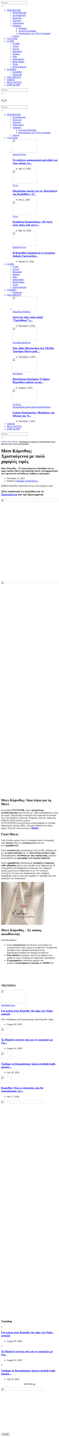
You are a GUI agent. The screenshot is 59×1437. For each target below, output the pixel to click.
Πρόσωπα (17, 74)
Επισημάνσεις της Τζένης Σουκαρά (34, 33)
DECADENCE (14, 77)
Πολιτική (17, 20)
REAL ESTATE (14, 82)
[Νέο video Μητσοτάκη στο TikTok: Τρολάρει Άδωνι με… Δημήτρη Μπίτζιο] (25, 340)
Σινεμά (16, 49)
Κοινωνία (17, 18)
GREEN (11, 79)
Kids (15, 56)
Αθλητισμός (18, 23)
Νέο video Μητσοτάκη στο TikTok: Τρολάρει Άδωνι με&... (33, 350)
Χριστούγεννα (9, 494)
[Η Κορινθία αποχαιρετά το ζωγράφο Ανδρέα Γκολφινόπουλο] (24, 244)
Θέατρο (16, 54)
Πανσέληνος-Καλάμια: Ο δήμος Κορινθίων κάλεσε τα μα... (31, 381)
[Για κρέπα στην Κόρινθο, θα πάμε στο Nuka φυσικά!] (13, 1002)
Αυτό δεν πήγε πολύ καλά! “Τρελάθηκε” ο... (28, 319)
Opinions (17, 25)
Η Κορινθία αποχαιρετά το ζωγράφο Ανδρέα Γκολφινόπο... (34, 254)
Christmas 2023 (23, 481)
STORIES (11, 69)
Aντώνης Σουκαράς (27, 31)
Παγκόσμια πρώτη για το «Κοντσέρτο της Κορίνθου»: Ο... (35, 192)
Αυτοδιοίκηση (19, 15)
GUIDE (10, 41)
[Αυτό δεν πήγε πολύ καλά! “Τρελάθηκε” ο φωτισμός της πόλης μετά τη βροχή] (25, 309)
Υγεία (15, 64)
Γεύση (15, 46)
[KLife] (4, 99)
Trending (5, 1005)
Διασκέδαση (18, 59)
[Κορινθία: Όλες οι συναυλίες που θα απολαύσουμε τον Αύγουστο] (6, 1082)
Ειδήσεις (17, 154)
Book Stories (18, 61)
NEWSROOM (13, 10)
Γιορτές (16, 36)
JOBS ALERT (13, 85)
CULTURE (12, 38)
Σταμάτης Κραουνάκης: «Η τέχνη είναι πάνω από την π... (32, 223)
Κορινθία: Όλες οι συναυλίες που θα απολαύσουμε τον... (22, 1089)
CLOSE (5, 1434)
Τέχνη (23, 154)
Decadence (18, 311)
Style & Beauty (19, 67)
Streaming (17, 51)
